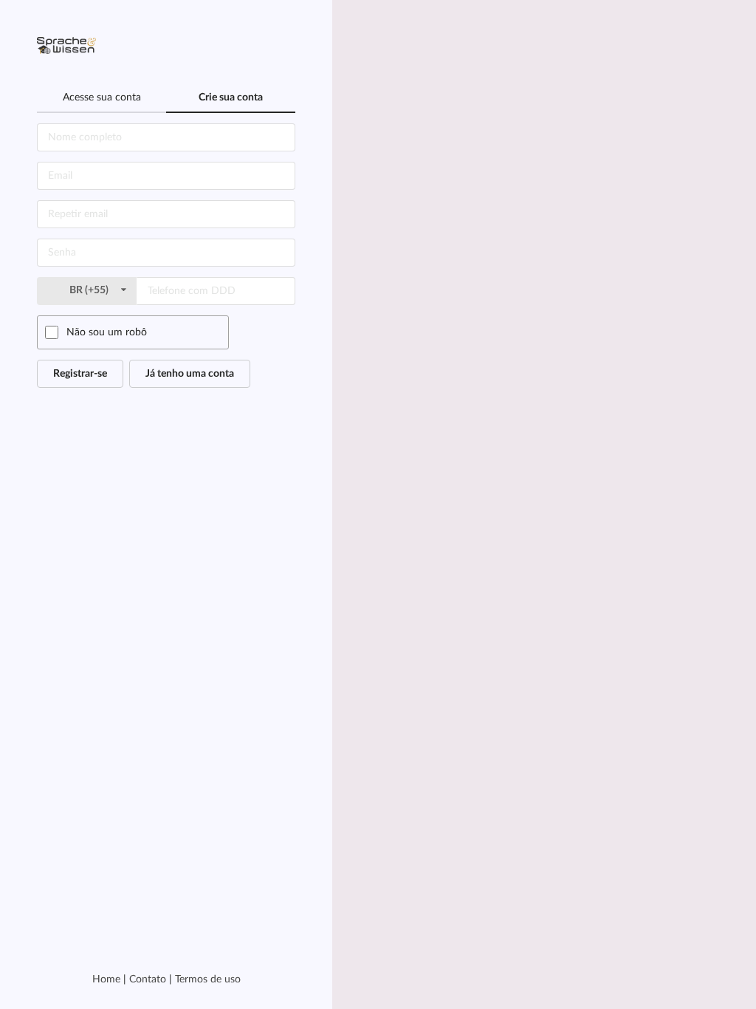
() (90, 290)
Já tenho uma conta (189, 374)
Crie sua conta (231, 97)
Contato (147, 979)
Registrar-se (80, 374)
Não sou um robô (106, 332)
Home (106, 979)
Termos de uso (208, 979)
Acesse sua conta (102, 97)
